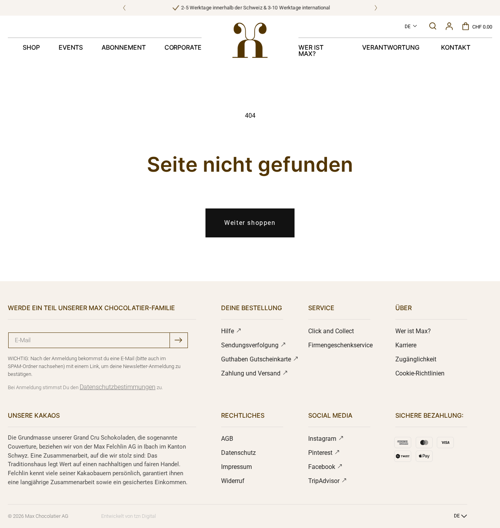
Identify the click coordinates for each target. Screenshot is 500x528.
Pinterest (321, 452)
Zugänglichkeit (415, 359)
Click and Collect (331, 331)
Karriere (405, 345)
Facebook (322, 467)
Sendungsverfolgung (250, 345)
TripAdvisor (324, 481)
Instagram (323, 438)
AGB (227, 438)
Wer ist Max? (413, 331)
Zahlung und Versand (251, 373)
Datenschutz (238, 452)
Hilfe (228, 331)
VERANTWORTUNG (390, 47)
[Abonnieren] (178, 339)
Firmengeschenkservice (340, 345)
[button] (432, 26)
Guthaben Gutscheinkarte (257, 359)
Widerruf (233, 481)
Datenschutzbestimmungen (117, 387)
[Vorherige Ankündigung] (124, 8)
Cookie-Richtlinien (420, 373)
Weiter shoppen (249, 222)
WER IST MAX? (310, 50)
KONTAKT (455, 47)
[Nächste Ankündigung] (375, 8)
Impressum (236, 467)
